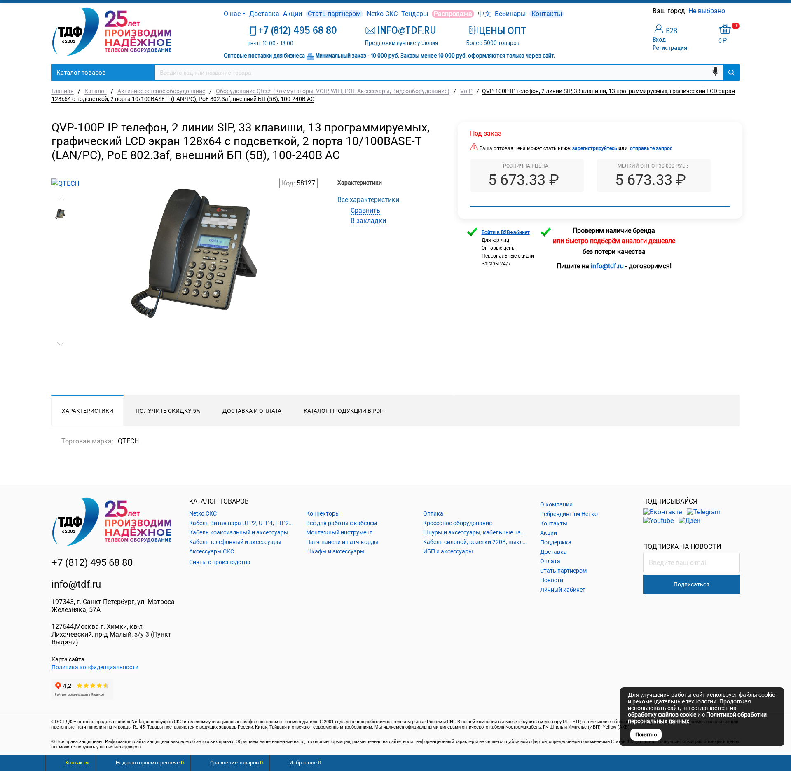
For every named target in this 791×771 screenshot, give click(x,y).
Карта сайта (67, 659)
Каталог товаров (81, 72)
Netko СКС (382, 14)
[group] (196, 292)
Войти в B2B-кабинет (506, 232)
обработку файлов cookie (662, 714)
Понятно (646, 734)
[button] (60, 199)
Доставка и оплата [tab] (251, 411)
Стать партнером (334, 14)
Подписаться (691, 584)
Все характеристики (368, 200)
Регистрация (670, 48)
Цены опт (502, 30)
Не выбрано (707, 11)
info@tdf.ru (76, 584)
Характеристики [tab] (87, 411)
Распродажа (453, 14)
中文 (484, 14)
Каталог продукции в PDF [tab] (343, 411)
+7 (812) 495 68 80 (297, 30)
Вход (659, 39)
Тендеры (414, 14)
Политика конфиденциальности (94, 667)
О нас (232, 14)
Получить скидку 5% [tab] (168, 411)
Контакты (546, 14)
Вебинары (510, 14)
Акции (292, 14)
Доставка (264, 14)
